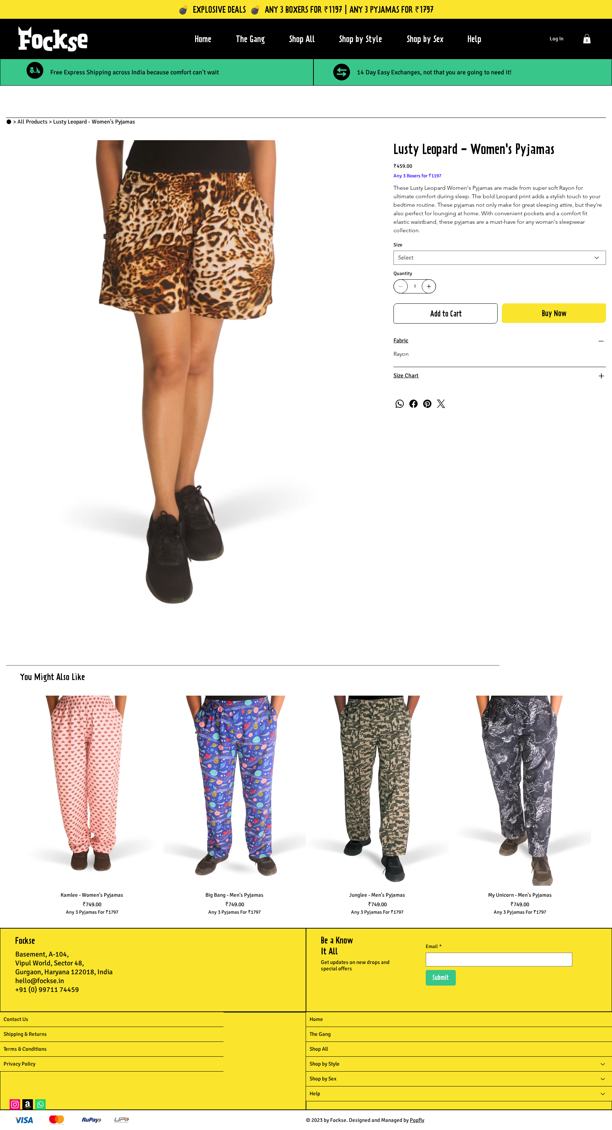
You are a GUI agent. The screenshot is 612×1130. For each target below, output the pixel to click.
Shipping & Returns (25, 1034)
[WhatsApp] (399, 404)
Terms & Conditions (25, 1049)
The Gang (320, 1034)
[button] (587, 39)
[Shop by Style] (603, 1064)
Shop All (319, 1049)
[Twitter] (441, 404)
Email (434, 946)
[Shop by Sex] (603, 1079)
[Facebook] (413, 404)
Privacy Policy (19, 1064)
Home (316, 1019)
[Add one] (429, 286)
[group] (306, 805)
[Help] (603, 1093)
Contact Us (16, 1019)
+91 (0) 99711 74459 (47, 989)
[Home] (9, 121)
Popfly (417, 1120)
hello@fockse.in (39, 980)
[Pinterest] (427, 404)
